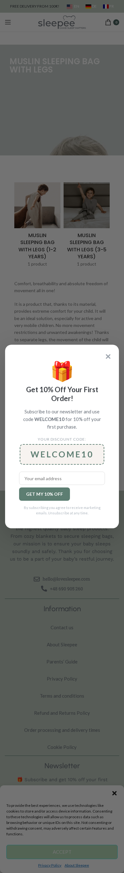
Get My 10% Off (44, 494)
